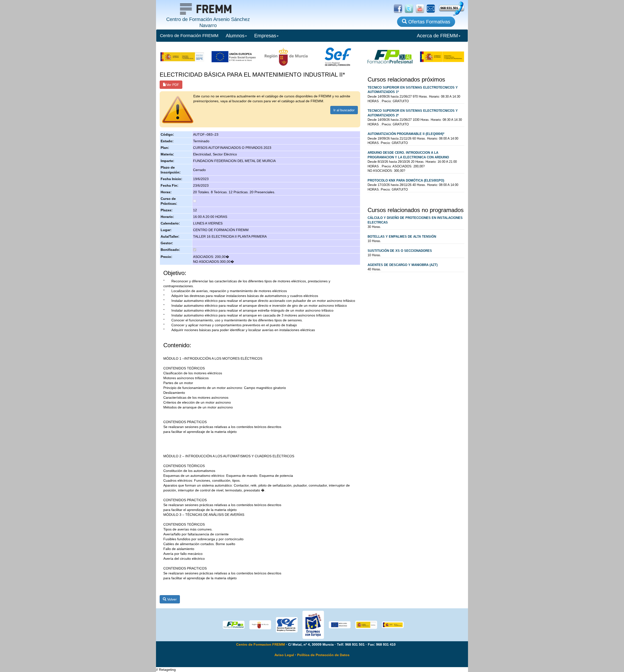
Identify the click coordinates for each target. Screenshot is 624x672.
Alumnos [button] (235, 35)
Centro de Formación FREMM (189, 35)
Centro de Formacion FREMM (260, 644)
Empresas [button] (265, 35)
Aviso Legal (284, 655)
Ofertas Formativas (428, 21)
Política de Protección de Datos (323, 655)
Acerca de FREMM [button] (437, 35)
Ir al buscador (344, 110)
